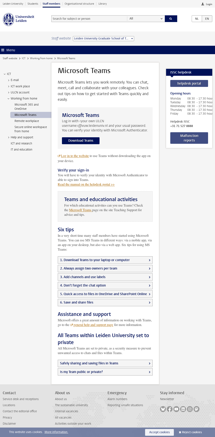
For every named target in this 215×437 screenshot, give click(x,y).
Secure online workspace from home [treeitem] (30, 129)
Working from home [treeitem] (24, 99)
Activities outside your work (73, 424)
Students (33, 3)
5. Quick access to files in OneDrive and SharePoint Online (103, 294)
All (131, 19)
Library (102, 3)
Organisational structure (79, 3)
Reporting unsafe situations (125, 405)
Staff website (10, 58)
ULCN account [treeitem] (20, 92)
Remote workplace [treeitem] (26, 121)
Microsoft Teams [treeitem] (25, 115)
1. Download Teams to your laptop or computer (95, 260)
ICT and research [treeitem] (21, 143)
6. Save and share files (76, 302)
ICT (23, 58)
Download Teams (80, 140)
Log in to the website (75, 155)
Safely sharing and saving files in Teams (89, 363)
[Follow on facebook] (170, 409)
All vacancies (63, 418)
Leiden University (13, 3)
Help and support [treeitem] (22, 137)
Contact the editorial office (20, 411)
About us (61, 399)
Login (209, 4)
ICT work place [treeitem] (20, 86)
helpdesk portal (189, 83)
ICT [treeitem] (9, 74)
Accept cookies (159, 432)
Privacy (7, 418)
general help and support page (93, 324)
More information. (56, 432)
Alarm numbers (117, 399)
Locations (9, 405)
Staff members (51, 3)
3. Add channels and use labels (82, 277)
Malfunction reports (189, 138)
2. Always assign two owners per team (88, 268)
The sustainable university (71, 405)
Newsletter (167, 399)
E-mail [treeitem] (15, 80)
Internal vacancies (66, 411)
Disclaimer (9, 424)
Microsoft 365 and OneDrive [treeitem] (26, 107)
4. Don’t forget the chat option (83, 285)
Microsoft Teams (80, 210)
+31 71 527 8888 (181, 126)
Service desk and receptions (21, 399)
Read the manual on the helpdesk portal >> (86, 184)
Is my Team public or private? (81, 372)
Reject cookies (192, 432)
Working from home (41, 58)
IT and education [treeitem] (21, 150)
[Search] (171, 18)
